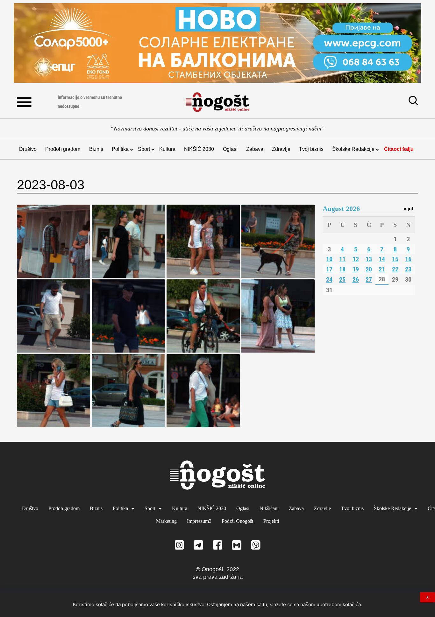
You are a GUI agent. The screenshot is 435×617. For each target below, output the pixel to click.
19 (356, 269)
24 (329, 279)
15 (395, 259)
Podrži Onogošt (237, 521)
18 (342, 269)
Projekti (271, 521)
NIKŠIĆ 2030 (199, 149)
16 (408, 259)
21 (382, 269)
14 (382, 259)
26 (356, 279)
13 (369, 259)
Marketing (166, 521)
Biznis (96, 149)
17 (329, 269)
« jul (408, 209)
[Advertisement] (370, 351)
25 (342, 279)
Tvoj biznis (311, 149)
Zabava (254, 149)
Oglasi (230, 149)
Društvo (28, 149)
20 (369, 269)
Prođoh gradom (62, 149)
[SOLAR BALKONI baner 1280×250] (217, 43)
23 (408, 269)
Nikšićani (269, 508)
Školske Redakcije (353, 149)
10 (329, 259)
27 (369, 279)
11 (342, 259)
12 (356, 259)
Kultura (167, 149)
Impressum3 (199, 521)
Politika (120, 149)
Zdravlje (281, 149)
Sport (144, 149)
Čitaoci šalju (399, 149)
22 (395, 269)
